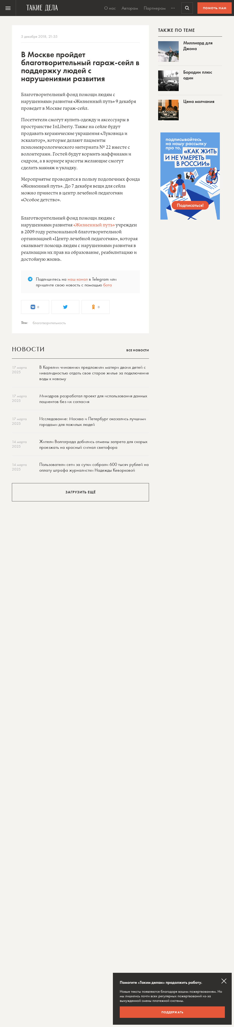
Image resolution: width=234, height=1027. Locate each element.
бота (107, 285)
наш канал (78, 279)
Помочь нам (214, 8)
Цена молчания (198, 101)
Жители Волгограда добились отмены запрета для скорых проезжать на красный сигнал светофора (93, 444)
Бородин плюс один (197, 75)
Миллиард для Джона (198, 45)
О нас (110, 8)
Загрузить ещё (80, 492)
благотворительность (49, 322)
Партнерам (155, 8)
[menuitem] (8, 8)
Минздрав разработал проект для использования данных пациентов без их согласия (93, 398)
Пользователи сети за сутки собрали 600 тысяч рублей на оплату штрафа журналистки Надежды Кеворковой (94, 467)
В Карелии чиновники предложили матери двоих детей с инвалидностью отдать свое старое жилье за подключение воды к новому (94, 373)
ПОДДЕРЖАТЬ (172, 1012)
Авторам (130, 8)
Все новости (137, 350)
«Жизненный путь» (94, 225)
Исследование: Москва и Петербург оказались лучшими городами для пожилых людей (92, 421)
